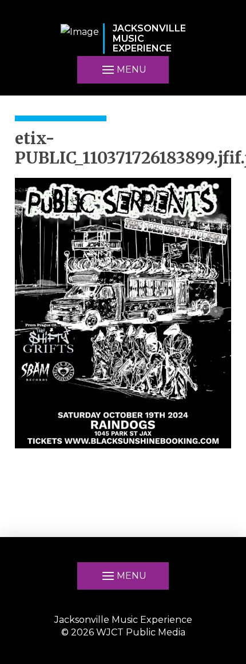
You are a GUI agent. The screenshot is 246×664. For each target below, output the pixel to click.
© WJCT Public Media (123, 632)
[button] (123, 70)
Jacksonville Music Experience (123, 619)
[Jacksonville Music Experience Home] (80, 38)
